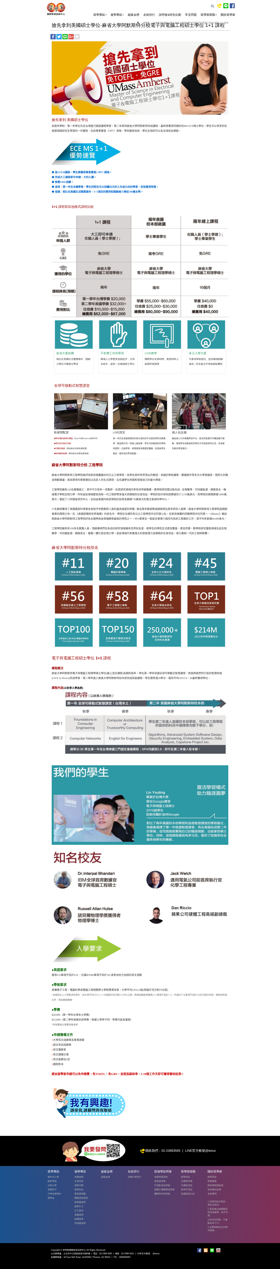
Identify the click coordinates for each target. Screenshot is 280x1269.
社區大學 (52, 1185)
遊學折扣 (78, 1189)
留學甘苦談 (186, 1189)
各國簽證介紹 (188, 1193)
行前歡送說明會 (162, 1185)
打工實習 (78, 1210)
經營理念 (212, 1177)
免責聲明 (212, 1193)
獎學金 (51, 1198)
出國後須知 (186, 1185)
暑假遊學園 (80, 1193)
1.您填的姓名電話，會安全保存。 (218, 1203)
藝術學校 (52, 1181)
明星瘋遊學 (80, 1202)
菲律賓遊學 (80, 1223)
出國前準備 (186, 1181)
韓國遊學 (78, 1219)
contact (219, 5)
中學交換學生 (54, 1193)
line (225, 5)
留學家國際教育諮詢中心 (56, 9)
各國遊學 (78, 1177)
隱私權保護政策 (215, 1185)
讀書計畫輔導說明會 (164, 1189)
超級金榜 (105, 1177)
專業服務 (212, 1181)
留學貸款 (185, 1177)
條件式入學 (53, 1177)
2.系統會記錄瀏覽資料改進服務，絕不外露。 (218, 1212)
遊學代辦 (78, 1185)
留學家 (146, 23)
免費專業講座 (161, 1177)
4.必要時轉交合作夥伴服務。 (218, 1229)
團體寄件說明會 (162, 1193)
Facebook (232, 5)
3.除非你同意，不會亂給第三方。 (218, 1221)
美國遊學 (78, 1214)
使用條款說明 (214, 1189)
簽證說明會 (160, 1181)
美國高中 (52, 1189)
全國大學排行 (134, 1177)
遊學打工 (78, 1206)
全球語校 (78, 1181)
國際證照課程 (81, 1198)
